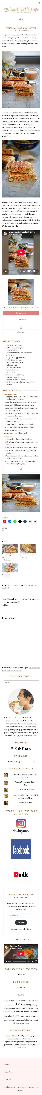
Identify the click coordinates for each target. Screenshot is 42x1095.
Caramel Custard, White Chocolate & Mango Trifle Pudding (11, 602)
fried (23, 1016)
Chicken (19, 1004)
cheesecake (11, 1005)
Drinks (27, 1012)
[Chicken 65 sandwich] (10, 567)
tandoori (22, 1023)
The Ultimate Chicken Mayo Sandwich (8, 555)
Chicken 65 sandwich (8, 573)
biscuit (25, 1001)
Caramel (7, 1005)
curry (12, 1011)
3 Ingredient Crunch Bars (31, 599)
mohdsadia (26, 31)
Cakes (36, 1001)
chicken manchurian (19, 1008)
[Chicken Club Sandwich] (28, 548)
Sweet (18, 1023)
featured (14, 1016)
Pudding (27, 1020)
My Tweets (21, 975)
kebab (31, 1016)
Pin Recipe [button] (22, 319)
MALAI (36, 1016)
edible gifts (33, 1011)
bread (30, 1001)
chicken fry (27, 1005)
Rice (31, 1020)
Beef (19, 1001)
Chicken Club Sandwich (27, 554)
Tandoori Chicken (25, 803)
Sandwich (13, 585)
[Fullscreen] (36, 961)
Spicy (14, 1023)
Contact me (8, 1079)
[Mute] (33, 961)
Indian (27, 1016)
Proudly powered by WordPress (14, 1087)
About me (7, 1064)
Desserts (21, 1011)
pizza (22, 1020)
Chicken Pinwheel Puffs (26, 789)
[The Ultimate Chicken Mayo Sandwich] (10, 548)
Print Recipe (22, 313)
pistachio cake (18, 1020)
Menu (21, 19)
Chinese (26, 1008)
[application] (21, 953)
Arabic (16, 1001)
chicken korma (11, 1008)
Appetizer (6, 1001)
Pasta (12, 1020)
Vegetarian (26, 1023)
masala (9, 1020)
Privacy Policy (8, 1072)
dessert (15, 1012)
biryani (22, 1001)
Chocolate (30, 1008)
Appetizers (11, 1001)
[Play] (6, 961)
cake (33, 1001)
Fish (21, 1016)
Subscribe (21, 922)
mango (5, 1020)
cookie (9, 1011)
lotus (34, 1016)
